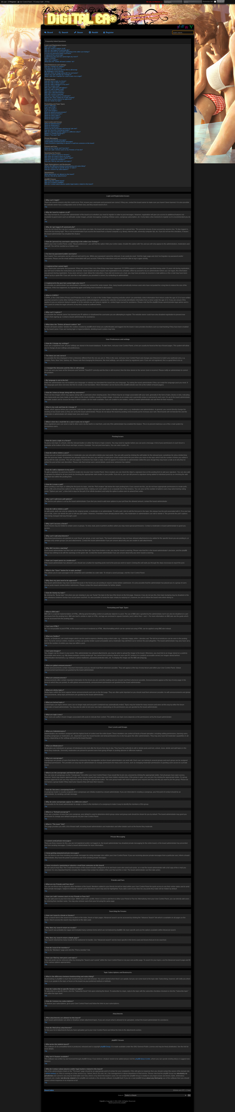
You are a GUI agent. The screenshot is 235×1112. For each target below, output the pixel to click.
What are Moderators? (52, 125)
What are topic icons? (52, 119)
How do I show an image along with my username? (61, 73)
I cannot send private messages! (55, 140)
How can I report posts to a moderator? (58, 96)
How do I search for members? (55, 159)
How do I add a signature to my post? (57, 84)
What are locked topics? (53, 117)
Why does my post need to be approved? (58, 99)
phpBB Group (106, 1047)
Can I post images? (51, 110)
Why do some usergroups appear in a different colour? (63, 132)
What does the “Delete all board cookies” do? (59, 61)
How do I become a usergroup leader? (57, 130)
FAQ (48, 2)
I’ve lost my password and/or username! (58, 53)
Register (13, 2)
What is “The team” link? (53, 135)
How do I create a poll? (52, 86)
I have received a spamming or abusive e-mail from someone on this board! (69, 143)
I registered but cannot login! (54, 55)
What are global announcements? (56, 112)
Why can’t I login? (50, 47)
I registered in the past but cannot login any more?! (61, 56)
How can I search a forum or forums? (57, 154)
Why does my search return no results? (58, 156)
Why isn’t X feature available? (54, 182)
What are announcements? (53, 114)
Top (46, 207)
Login (5, 2)
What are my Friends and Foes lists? (57, 148)
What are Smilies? (50, 109)
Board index (49, 1090)
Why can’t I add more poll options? (56, 87)
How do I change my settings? (55, 66)
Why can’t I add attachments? (54, 92)
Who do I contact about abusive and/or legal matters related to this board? (69, 184)
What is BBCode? (50, 105)
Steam (79, 32)
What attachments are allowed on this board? (59, 174)
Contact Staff (38, 2)
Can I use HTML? (50, 107)
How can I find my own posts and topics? (58, 161)
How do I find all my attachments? (56, 176)
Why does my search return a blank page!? (59, 158)
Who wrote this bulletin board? (54, 181)
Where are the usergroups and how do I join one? (61, 128)
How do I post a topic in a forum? (55, 81)
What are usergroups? (52, 127)
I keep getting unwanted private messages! (59, 141)
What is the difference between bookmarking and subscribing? (65, 166)
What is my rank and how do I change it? (58, 74)
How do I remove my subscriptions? (56, 169)
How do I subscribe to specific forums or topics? (60, 168)
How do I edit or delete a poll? (54, 89)
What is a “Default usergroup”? (55, 133)
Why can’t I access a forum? (54, 91)
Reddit (94, 32)
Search (64, 32)
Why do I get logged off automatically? (57, 50)
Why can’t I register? (51, 60)
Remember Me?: (208, 1)
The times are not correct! (53, 68)
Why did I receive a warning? (54, 94)
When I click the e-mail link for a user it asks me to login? (63, 76)
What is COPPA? (50, 58)
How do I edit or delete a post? (55, 83)
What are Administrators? (53, 123)
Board (49, 32)
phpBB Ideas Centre (142, 1059)
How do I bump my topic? (53, 101)
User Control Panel (25, 2)
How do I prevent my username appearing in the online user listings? (67, 52)
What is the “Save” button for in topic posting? (60, 97)
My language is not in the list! (54, 71)
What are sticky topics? (52, 115)
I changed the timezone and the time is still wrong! (61, 70)
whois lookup (51, 1073)
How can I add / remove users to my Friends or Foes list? (64, 150)
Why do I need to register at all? (55, 48)
